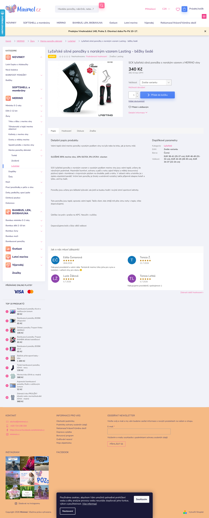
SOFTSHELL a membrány (21, 89)
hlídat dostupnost (137, 101)
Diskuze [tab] (80, 131)
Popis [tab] (53, 131)
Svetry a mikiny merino (18, 139)
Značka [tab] (93, 131)
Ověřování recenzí (64, 439)
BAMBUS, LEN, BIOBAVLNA (21, 211)
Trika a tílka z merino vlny (20, 121)
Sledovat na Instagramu (29, 503)
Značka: (116, 56)
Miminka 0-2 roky (13, 105)
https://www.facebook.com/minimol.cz (27, 430)
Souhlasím (141, 499)
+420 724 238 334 (18, 425)
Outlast (17, 248)
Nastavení (67, 511)
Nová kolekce (12, 69)
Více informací (89, 503)
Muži (8, 182)
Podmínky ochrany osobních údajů (71, 424)
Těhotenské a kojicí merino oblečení (20, 127)
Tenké (14, 155)
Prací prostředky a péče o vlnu (19, 187)
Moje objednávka (63, 443)
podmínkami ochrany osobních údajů (151, 437)
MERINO (17, 98)
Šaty (10, 176)
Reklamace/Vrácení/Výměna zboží (71, 428)
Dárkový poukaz (13, 197)
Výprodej (17, 265)
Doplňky (12, 171)
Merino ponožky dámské (19, 150)
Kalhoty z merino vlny (18, 134)
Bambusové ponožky (15, 241)
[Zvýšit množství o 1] (137, 93)
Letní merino (20, 256)
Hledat (102, 5)
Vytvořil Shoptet (196, 512)
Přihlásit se (116, 444)
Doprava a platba (64, 432)
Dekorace (10, 203)
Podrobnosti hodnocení (96, 56)
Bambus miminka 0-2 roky (18, 220)
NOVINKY (18, 57)
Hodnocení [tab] (66, 131)
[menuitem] (11, 22)
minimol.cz (15, 434)
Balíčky (9, 80)
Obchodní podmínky (65, 421)
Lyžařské (15, 166)
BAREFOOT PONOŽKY (16, 75)
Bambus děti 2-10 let (15, 225)
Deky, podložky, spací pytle (18, 192)
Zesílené (15, 160)
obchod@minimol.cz (19, 421)
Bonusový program (65, 435)
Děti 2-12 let (11, 110)
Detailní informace (137, 112)
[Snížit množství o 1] (137, 96)
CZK (164, 8)
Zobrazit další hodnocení (191, 292)
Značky (16, 273)
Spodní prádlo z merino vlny (21, 145)
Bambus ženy (12, 231)
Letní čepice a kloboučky (17, 64)
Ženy (8, 116)
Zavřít (143, 120)
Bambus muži (12, 236)
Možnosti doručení (137, 87)
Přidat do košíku (159, 95)
